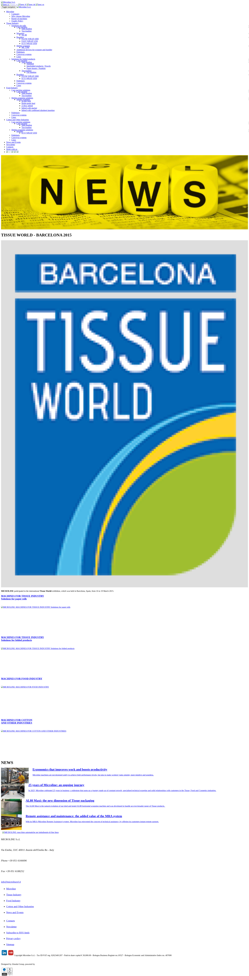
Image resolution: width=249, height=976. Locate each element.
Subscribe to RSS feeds (17, 932)
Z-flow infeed (27, 106)
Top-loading (27, 31)
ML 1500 (25, 47)
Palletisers (20, 52)
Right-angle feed (28, 103)
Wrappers (20, 33)
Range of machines (19, 18)
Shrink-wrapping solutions (22, 98)
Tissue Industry (13, 894)
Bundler (19, 131)
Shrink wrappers (23, 46)
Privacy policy (13, 938)
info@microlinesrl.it (11, 881)
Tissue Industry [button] (12, 23)
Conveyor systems (24, 54)
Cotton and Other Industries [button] (17, 120)
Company (15, 14)
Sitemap (10, 944)
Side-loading (27, 29)
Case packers (21, 27)
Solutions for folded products (23, 59)
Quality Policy (17, 21)
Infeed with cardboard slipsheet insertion (38, 110)
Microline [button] (10, 11)
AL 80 (24, 35)
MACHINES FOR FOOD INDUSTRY (21, 678)
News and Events (13, 142)
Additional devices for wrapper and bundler (34, 50)
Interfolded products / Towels (39, 66)
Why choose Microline (20, 16)
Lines (18, 57)
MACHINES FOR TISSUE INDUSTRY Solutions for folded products (22, 639)
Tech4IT (38, 964)
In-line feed (26, 101)
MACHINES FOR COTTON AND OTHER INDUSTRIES (16, 721)
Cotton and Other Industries (20, 906)
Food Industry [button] (12, 88)
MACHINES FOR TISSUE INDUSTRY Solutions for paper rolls (22, 597)
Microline (11, 888)
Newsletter (10, 144)
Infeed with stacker (29, 108)
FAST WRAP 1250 (30, 41)
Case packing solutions (20, 90)
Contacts (9, 147)
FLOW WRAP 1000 (30, 39)
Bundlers (20, 37)
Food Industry (13, 900)
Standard (30, 64)
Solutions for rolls (18, 25)
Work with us (11, 149)
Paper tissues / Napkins (36, 68)
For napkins (31, 72)
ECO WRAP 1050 (29, 43)
